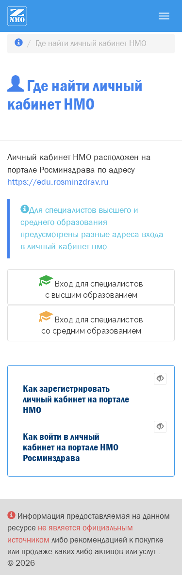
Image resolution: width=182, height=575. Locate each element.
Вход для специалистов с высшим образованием (94, 289)
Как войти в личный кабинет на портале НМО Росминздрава (70, 447)
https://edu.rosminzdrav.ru (58, 182)
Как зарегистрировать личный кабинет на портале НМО (76, 399)
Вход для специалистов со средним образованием (92, 325)
